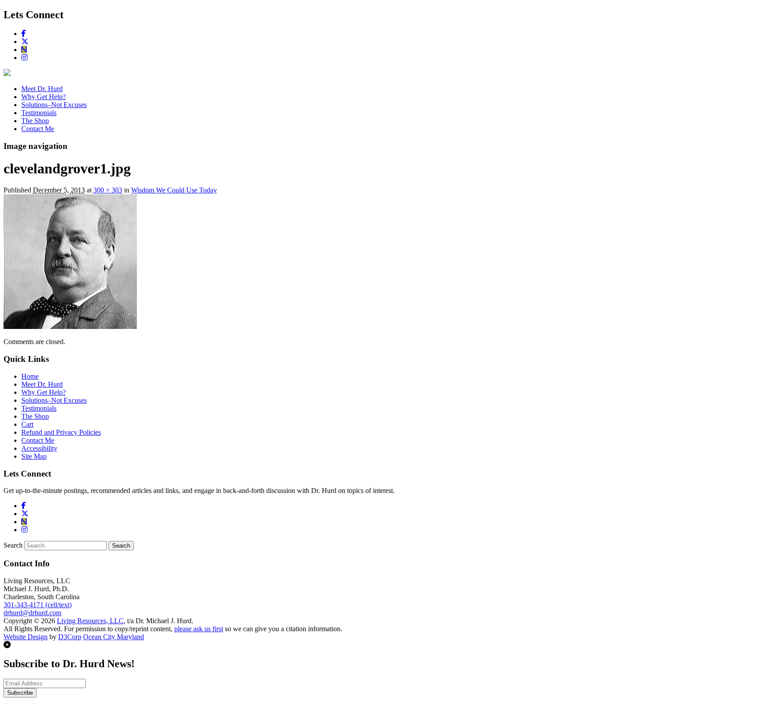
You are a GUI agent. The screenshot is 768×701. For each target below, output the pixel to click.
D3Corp (69, 637)
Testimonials (38, 112)
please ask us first (198, 629)
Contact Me (37, 128)
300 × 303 (107, 190)
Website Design (26, 637)
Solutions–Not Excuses (54, 104)
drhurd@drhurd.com (32, 613)
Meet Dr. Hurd (42, 88)
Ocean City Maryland (113, 637)
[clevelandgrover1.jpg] (70, 326)
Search (13, 545)
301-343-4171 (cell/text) (38, 605)
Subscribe (20, 692)
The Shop (35, 120)
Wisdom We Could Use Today (174, 190)
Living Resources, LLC (90, 621)
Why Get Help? (43, 96)
